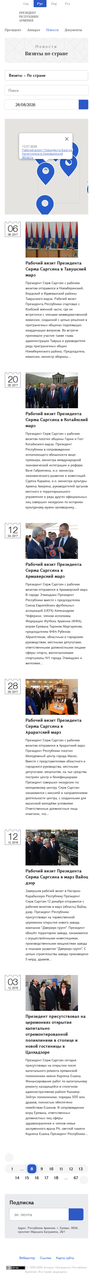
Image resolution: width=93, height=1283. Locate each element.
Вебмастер (27, 1257)
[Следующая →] (83, 1180)
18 (56, 1177)
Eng (54, 3)
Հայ (26, 3)
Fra (67, 3)
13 (81, 1168)
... (10, 104)
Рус (40, 3)
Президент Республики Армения (28, 16)
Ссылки (45, 1257)
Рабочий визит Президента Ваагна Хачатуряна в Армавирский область (47, 153)
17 (46, 1177)
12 (71, 1168)
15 (27, 1177)
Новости (52, 30)
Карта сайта (65, 1257)
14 (17, 1177)
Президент (13, 30)
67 (76, 1177)
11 (61, 1168)
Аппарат (33, 30)
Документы (73, 30)
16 (37, 1177)
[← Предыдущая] (9, 1157)
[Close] (66, 139)
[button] (68, 165)
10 (51, 1168)
